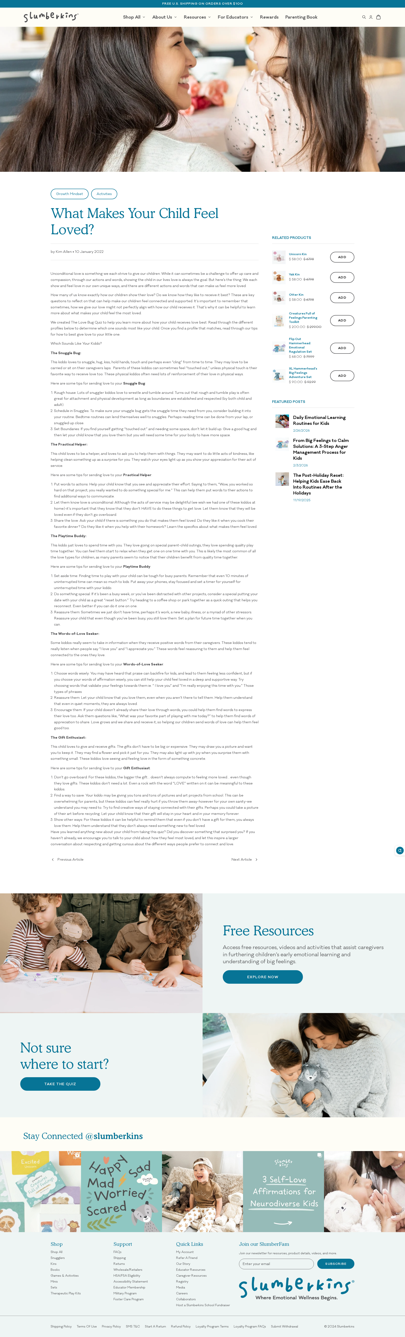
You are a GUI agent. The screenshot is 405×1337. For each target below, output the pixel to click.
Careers (182, 1293)
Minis (54, 1281)
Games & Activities (65, 1275)
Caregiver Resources (191, 1275)
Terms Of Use (87, 1326)
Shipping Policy (61, 1326)
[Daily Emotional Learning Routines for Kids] (282, 421)
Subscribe (335, 1264)
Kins (54, 1264)
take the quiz (60, 1084)
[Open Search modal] (364, 17)
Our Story (183, 1264)
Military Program (125, 1293)
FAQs (117, 1252)
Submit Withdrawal (284, 1326)
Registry (182, 1281)
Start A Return (155, 1326)
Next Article (241, 859)
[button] (279, 257)
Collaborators (186, 1299)
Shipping (119, 1258)
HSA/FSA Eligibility (126, 1275)
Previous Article (70, 859)
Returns (119, 1264)
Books (55, 1270)
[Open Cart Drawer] (378, 17)
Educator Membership (129, 1287)
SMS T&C (133, 1326)
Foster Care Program (128, 1299)
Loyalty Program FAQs (250, 1326)
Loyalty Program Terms (212, 1326)
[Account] (370, 17)
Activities (104, 194)
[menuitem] (134, 17)
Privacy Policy (111, 1326)
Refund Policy (181, 1326)
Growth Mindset (69, 194)
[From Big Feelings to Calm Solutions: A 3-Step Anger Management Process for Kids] (282, 444)
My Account (185, 1252)
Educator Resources (190, 1270)
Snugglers (58, 1258)
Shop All (56, 1252)
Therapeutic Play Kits (66, 1293)
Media (180, 1287)
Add (342, 257)
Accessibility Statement (130, 1281)
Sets (54, 1287)
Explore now (263, 977)
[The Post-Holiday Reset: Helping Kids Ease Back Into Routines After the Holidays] (282, 479)
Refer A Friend (186, 1258)
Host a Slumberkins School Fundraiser (203, 1305)
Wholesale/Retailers (127, 1270)
